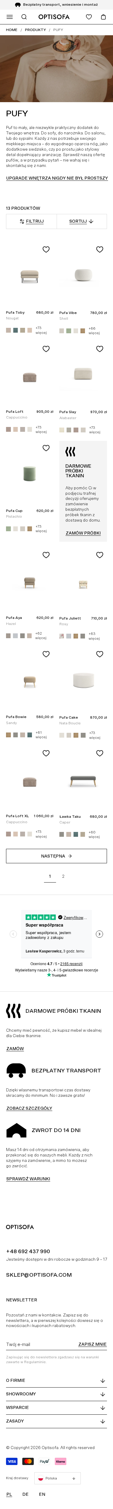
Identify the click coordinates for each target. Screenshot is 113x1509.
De (25, 1494)
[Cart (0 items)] (103, 17)
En (42, 1494)
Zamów (15, 1048)
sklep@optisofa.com (39, 1275)
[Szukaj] (24, 17)
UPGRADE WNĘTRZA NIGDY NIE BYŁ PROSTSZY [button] (57, 178)
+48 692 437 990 (28, 1251)
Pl (9, 1494)
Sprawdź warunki (28, 1178)
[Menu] (9, 17)
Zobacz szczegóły (29, 1108)
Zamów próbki (83, 533)
